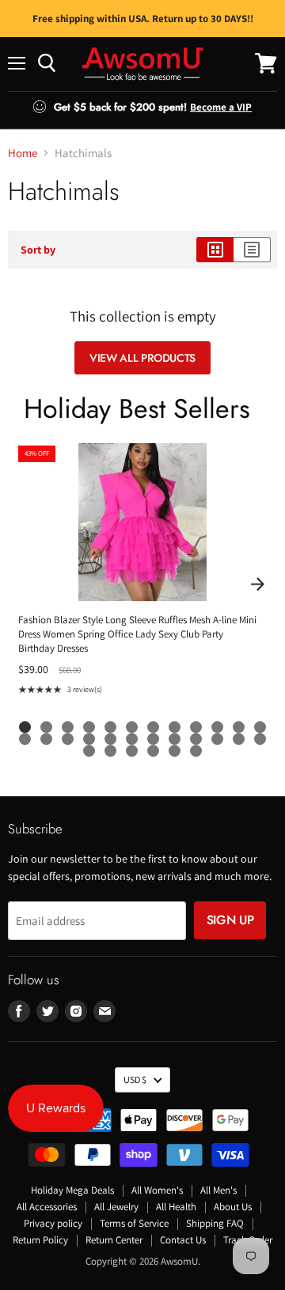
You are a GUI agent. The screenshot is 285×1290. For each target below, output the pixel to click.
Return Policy (40, 1240)
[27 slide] (132, 751)
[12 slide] (260, 727)
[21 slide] (196, 739)
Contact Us (183, 1240)
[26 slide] (110, 751)
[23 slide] (239, 739)
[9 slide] (196, 727)
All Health (176, 1206)
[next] (257, 584)
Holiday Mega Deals (72, 1190)
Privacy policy (53, 1223)
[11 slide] (239, 727)
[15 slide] (68, 739)
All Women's (157, 1190)
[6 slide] (132, 727)
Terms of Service (134, 1223)
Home (22, 153)
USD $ (135, 1079)
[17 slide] (110, 739)
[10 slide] (217, 727)
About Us (233, 1206)
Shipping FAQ (215, 1223)
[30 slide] (196, 751)
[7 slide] (153, 727)
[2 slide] (46, 727)
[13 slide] (25, 739)
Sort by (38, 249)
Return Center (114, 1240)
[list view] (252, 249)
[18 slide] (132, 739)
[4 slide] (89, 727)
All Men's (218, 1190)
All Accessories (47, 1206)
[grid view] (215, 249)
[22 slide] (217, 739)
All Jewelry (116, 1206)
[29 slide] (174, 751)
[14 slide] (46, 739)
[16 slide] (89, 739)
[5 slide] (110, 727)
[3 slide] (68, 727)
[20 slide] (174, 739)
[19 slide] (153, 739)
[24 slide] (260, 739)
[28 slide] (153, 751)
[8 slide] (174, 727)
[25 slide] (89, 751)
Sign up (230, 920)
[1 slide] (25, 727)
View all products (142, 358)
